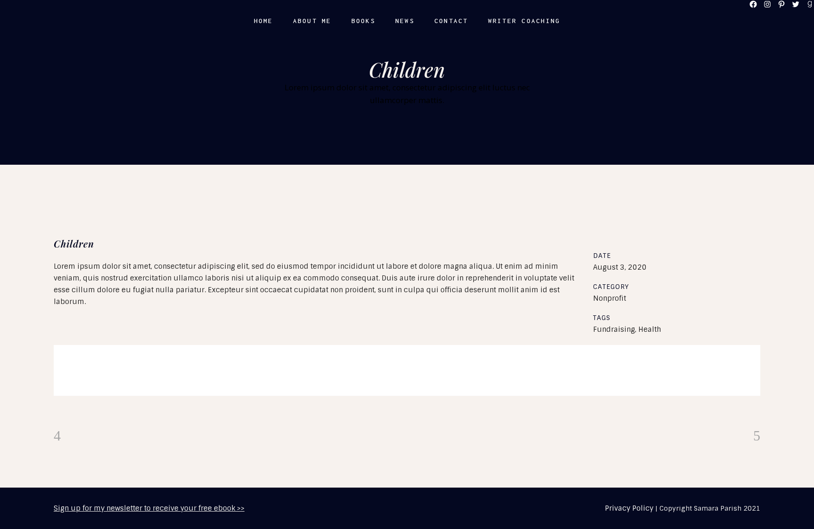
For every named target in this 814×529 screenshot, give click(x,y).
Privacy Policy (629, 508)
